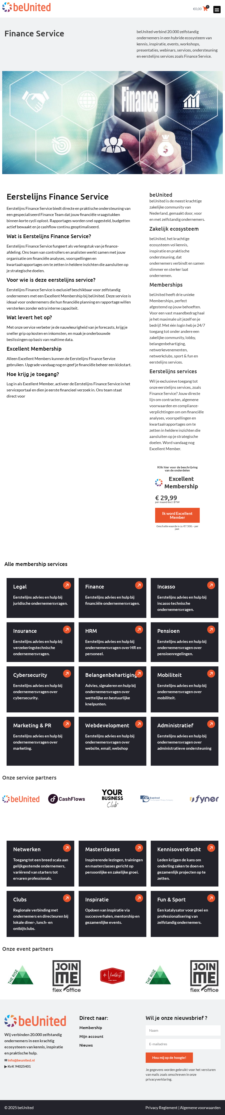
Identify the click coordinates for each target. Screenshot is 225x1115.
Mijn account (91, 1036)
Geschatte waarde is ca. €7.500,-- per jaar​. (177, 527)
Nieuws (86, 1045)
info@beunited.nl (21, 1060)
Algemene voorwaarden (200, 1107)
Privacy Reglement (161, 1107)
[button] (217, 9)
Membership (90, 1027)
